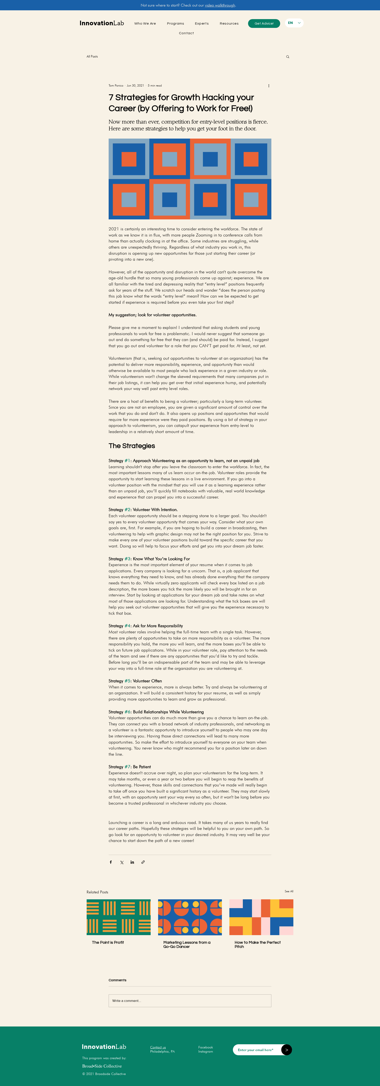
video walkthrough (220, 5)
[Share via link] (143, 862)
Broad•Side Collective (102, 1066)
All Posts (92, 56)
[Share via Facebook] (111, 862)
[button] (288, 56)
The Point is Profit (108, 942)
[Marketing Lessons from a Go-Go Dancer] (190, 917)
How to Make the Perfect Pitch (258, 944)
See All (289, 891)
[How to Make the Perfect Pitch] (261, 917)
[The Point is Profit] (119, 917)
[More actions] (268, 85)
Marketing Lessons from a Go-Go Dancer (186, 944)
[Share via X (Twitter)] (121, 862)
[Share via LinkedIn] (132, 862)
